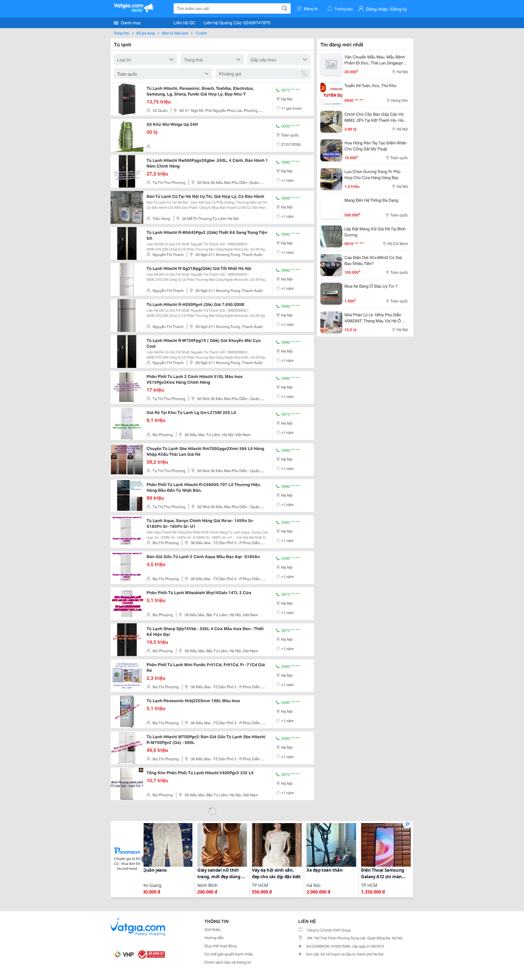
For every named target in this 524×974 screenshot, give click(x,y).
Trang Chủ (121, 32)
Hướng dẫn (214, 937)
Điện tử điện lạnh (175, 32)
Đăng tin (311, 8)
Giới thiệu (212, 929)
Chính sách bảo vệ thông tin (227, 962)
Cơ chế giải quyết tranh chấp (228, 954)
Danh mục (130, 22)
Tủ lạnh (201, 32)
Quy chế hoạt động (220, 945)
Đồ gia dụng (145, 32)
